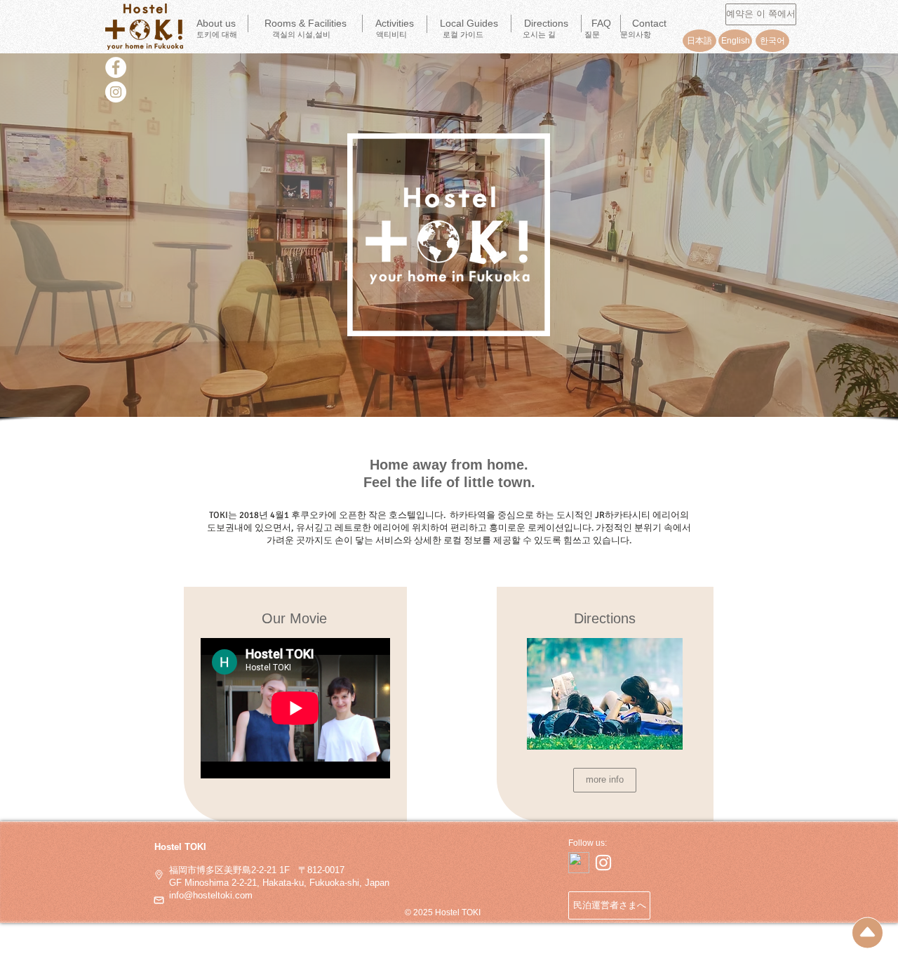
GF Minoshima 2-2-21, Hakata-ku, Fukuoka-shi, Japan (279, 882)
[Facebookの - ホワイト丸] (115, 67)
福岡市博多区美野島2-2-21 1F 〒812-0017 (250, 870)
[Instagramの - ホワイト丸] (115, 91)
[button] (394, 24)
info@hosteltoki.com (211, 895)
